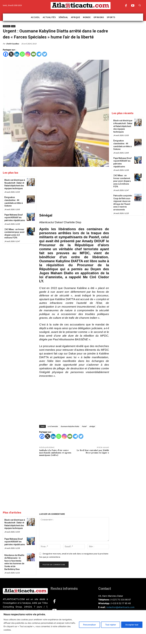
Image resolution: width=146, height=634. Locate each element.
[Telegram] (38, 54)
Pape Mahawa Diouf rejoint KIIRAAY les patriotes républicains (14, 217)
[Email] (33, 54)
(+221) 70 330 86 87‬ (120, 599)
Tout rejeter (110, 624)
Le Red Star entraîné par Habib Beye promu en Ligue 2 (93, 451)
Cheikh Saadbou (12, 43)
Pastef (84, 426)
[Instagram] (27, 54)
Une (13, 26)
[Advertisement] (74, 190)
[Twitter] (44, 54)
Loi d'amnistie (52, 426)
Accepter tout (131, 624)
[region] (73, 622)
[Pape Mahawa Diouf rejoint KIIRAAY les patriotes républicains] (31, 217)
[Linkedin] (16, 54)
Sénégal (6, 26)
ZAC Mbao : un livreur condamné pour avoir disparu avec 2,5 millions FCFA (122, 181)
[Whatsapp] (22, 54)
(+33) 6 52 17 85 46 (121, 603)
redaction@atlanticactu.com (120, 607)
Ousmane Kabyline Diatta (70, 426)
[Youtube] (132, 5)
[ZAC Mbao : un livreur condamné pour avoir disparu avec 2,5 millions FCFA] (31, 231)
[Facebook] (126, 5)
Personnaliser (89, 624)
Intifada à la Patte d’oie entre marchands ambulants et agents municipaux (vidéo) (55, 453)
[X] (11, 54)
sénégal (92, 426)
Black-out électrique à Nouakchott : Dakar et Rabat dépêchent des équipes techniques (122, 126)
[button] (139, 5)
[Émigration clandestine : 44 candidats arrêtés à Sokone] (31, 199)
